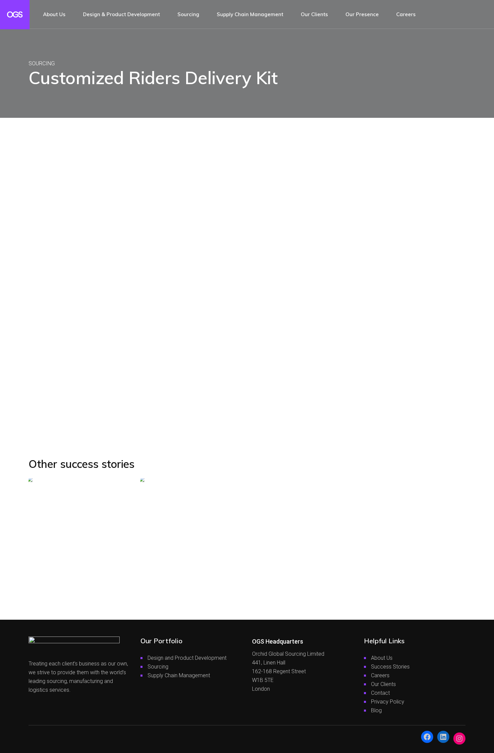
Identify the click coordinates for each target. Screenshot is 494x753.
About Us (382, 658)
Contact (380, 693)
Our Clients (383, 684)
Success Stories (390, 666)
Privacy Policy (387, 701)
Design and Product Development (187, 658)
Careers (380, 675)
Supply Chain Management (179, 675)
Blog (376, 710)
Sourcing (158, 666)
